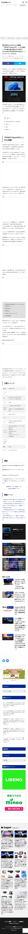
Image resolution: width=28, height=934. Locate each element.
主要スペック (7, 124)
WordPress (14, 930)
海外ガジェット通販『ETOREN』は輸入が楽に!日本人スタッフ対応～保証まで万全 (14, 517)
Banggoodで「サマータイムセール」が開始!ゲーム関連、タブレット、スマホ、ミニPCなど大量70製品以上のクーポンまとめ (21, 863)
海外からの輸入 (11, 38)
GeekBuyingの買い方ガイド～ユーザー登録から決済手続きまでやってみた (13, 511)
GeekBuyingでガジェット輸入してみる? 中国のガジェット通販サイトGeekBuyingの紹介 (13, 505)
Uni (5, 707)
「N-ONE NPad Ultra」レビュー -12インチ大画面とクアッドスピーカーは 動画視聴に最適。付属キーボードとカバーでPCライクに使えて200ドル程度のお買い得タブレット (7, 843)
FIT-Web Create (16, 928)
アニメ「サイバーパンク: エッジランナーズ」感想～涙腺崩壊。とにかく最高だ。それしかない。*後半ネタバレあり (13, 739)
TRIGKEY (22, 56)
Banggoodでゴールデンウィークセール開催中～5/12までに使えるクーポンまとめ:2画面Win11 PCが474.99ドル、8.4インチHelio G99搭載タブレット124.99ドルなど (7, 883)
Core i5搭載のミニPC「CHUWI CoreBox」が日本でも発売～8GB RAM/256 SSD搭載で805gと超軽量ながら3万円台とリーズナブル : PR (20, 624)
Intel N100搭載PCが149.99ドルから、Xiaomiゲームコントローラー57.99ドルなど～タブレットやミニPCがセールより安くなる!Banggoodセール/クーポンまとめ (20, 904)
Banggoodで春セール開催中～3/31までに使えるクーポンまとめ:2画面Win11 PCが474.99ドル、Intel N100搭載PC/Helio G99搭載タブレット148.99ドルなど (21, 883)
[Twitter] (20, 63)
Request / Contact (14, 923)
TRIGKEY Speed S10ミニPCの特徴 (12, 121)
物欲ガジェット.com (17, 926)
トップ (2, 4)
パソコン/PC (22, 4)
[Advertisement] (14, 21)
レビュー (15, 921)
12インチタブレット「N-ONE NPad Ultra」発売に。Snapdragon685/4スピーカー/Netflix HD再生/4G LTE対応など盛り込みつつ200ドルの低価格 (7, 863)
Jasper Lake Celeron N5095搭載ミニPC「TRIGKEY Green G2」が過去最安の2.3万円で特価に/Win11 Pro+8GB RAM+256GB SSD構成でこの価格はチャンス (20, 642)
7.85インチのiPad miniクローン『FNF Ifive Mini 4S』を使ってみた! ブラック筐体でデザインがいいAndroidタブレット (20, 598)
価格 (6, 126)
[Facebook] (8, 63)
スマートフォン (9, 4)
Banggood (19, 38)
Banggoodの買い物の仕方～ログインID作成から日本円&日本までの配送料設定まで (20, 610)
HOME (3, 38)
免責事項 (21, 921)
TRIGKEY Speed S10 (13, 475)
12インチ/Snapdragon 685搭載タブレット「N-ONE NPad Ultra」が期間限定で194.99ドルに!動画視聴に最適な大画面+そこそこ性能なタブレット (20, 842)
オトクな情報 (8, 921)
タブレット (16, 4)
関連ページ (7, 129)
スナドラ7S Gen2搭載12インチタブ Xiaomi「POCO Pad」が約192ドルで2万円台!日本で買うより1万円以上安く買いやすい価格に (14, 704)
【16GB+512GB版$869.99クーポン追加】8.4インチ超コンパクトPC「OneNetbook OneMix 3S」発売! (20, 584)
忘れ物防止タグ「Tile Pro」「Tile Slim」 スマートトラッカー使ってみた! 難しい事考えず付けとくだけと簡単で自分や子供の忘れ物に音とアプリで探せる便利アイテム (14, 721)
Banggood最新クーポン (14, 488)
